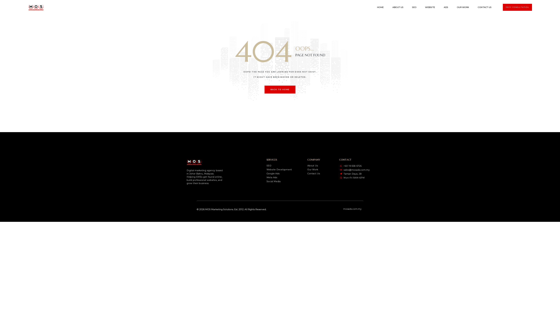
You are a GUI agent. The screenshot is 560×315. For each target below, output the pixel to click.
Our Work (463, 7)
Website (430, 7)
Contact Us (484, 7)
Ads (446, 7)
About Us (397, 7)
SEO (414, 7)
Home (380, 7)
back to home (280, 89)
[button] (517, 7)
